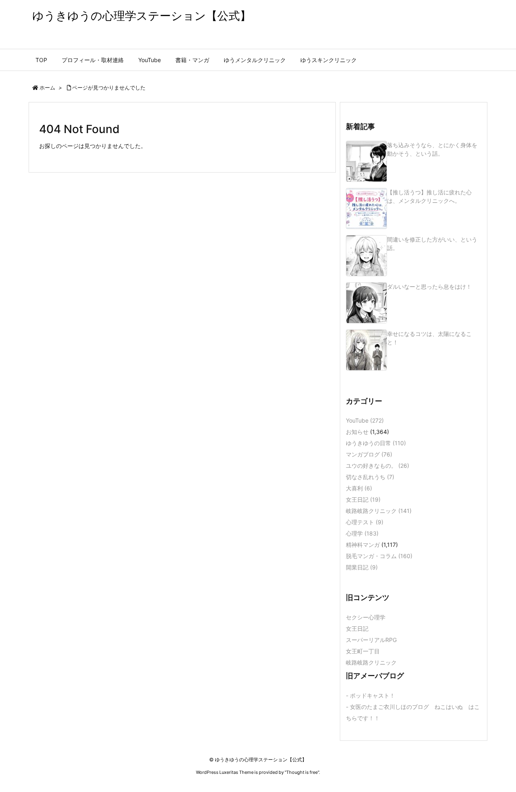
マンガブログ (369, 454)
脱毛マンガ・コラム (379, 555)
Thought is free (302, 772)
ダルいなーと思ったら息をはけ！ (429, 286)
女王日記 (363, 499)
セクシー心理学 (365, 617)
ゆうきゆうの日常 (376, 443)
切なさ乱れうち (370, 476)
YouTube (365, 420)
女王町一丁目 (363, 651)
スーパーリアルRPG (371, 639)
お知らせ (357, 431)
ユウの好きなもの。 (377, 465)
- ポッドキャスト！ (370, 695)
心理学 (362, 533)
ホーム (47, 87)
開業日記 (362, 567)
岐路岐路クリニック (379, 510)
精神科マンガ (363, 544)
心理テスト (364, 522)
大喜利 (359, 488)
